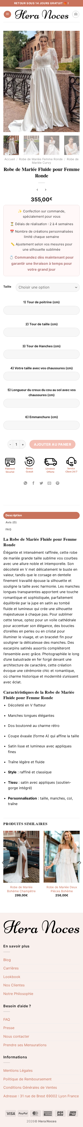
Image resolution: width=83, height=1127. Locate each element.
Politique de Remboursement (27, 1079)
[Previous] (3, 871)
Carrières (11, 968)
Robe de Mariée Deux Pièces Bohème (61, 889)
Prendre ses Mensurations (24, 1045)
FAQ (6, 1019)
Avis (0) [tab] (11, 522)
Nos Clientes (14, 985)
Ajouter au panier (52, 444)
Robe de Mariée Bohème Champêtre (21, 889)
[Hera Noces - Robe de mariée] (41, 14)
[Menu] (7, 14)
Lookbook (11, 976)
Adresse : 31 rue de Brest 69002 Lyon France (41, 1096)
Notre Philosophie (18, 993)
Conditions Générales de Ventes (30, 1087)
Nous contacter (16, 1036)
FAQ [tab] (9, 529)
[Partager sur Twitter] (41, 483)
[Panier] (75, 14)
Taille (7, 286)
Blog (7, 960)
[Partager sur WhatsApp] (25, 483)
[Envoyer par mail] (49, 483)
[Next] (80, 871)
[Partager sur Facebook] (33, 483)
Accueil (9, 159)
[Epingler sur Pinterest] (57, 483)
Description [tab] (14, 515)
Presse (8, 1028)
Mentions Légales (18, 1070)
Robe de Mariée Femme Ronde (41, 159)
